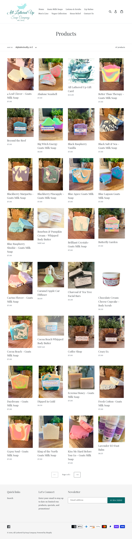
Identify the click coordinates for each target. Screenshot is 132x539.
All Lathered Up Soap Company (24, 533)
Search (10, 498)
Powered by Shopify (44, 533)
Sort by (10, 47)
